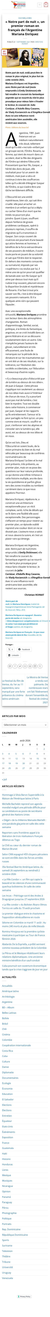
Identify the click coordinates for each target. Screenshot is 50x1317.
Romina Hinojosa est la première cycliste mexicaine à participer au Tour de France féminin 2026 (23, 935)
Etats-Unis (7, 1126)
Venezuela (7, 1278)
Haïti (4, 1153)
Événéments (8, 1132)
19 (16, 763)
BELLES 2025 (13, 1307)
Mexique (6, 1175)
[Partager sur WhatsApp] (10, 666)
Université (7, 1267)
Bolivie (5, 1018)
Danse (5, 1066)
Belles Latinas (9, 1012)
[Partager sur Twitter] (20, 666)
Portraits (6, 1224)
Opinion (6, 1191)
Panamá (6, 1196)
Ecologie (6, 1083)
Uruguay (6, 1272)
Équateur (7, 1121)
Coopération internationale (16, 1045)
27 (23, 768)
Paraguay (7, 1202)
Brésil (5, 1023)
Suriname (7, 1245)
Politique (6, 1218)
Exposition (7, 1137)
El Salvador (8, 1099)
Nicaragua (7, 1186)
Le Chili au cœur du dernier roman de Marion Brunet (21, 847)
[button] (39, 5)
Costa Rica (7, 1050)
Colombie (7, 1039)
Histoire (6, 1159)
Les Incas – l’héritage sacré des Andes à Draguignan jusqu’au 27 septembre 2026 (23, 897)
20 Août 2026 (32, 1309)
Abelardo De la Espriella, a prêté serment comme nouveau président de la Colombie (24, 946)
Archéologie (8, 996)
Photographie (9, 1213)
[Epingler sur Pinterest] (30, 666)
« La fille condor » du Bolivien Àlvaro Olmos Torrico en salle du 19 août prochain (24, 906)
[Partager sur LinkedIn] (35, 666)
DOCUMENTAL (40, 1305)
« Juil (4, 779)
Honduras (7, 1164)
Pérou (5, 1207)
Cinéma (6, 1034)
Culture (22, 18)
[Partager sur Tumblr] (40, 666)
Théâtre (6, 1256)
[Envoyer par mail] (25, 666)
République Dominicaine (15, 1234)
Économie (7, 1088)
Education (7, 1094)
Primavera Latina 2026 (31, 1307)
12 (16, 758)
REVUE (15, 1305)
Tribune (6, 1261)
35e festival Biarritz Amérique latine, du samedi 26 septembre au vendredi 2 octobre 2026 (22, 870)
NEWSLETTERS (26, 1305)
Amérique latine (10, 991)
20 (23, 763)
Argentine (7, 1002)
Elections (7, 1104)
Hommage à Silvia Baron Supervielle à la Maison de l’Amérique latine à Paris (23, 796)
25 (9, 768)
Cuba (5, 1056)
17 (3, 763)
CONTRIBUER (18, 1309)
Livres (29, 18)
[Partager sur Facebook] (15, 666)
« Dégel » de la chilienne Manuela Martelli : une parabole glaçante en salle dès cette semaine (24, 824)
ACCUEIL (6, 1305)
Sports (5, 1240)
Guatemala (8, 1148)
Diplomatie (8, 1072)
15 (38, 758)
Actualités (7, 985)
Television (7, 1251)
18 (9, 763)
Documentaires (10, 1077)
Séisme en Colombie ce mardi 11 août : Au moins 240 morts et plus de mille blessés (24, 924)
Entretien (7, 1115)
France (5, 1142)
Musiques (7, 1180)
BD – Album (8, 1007)
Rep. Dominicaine (11, 1229)
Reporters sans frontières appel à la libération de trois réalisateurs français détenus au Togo (22, 836)
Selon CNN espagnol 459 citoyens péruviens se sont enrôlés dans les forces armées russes (25, 858)
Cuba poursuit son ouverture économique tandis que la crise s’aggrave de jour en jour (25, 967)
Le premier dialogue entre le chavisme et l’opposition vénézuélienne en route (23, 915)
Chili (4, 1029)
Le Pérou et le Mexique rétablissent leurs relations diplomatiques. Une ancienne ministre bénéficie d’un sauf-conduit (23, 957)
